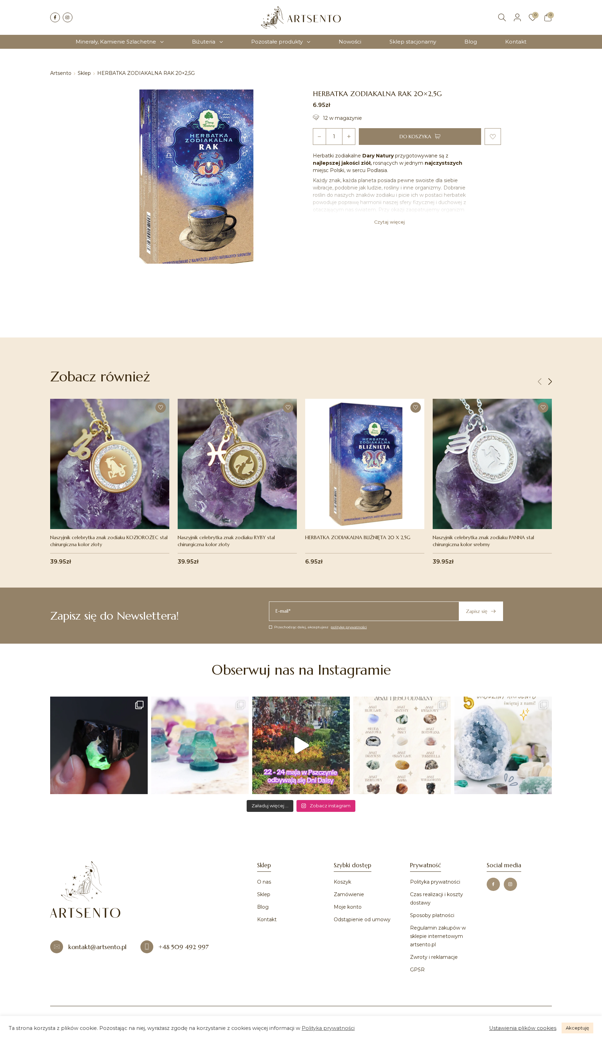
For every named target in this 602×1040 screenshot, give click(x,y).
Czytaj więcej (389, 222)
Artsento (60, 73)
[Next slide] (550, 381)
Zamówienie (349, 894)
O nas (264, 882)
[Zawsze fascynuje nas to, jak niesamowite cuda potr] (99, 745)
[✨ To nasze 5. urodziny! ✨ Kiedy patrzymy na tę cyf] (503, 745)
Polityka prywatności (435, 882)
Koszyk (342, 882)
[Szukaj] (502, 17)
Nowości (350, 41)
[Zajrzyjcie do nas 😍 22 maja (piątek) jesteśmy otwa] (301, 745)
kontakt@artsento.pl (97, 947)
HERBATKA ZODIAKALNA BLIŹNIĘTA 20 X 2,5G (357, 537)
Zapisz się (476, 611)
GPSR (417, 970)
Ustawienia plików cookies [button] (522, 1028)
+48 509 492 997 (184, 947)
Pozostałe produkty (277, 41)
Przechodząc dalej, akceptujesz (320, 627)
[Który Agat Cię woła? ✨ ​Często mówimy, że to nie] (402, 745)
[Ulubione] (533, 17)
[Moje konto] (517, 17)
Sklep (84, 73)
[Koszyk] (548, 17)
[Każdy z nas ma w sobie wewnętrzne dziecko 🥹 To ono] (200, 745)
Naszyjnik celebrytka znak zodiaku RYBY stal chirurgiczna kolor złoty (226, 541)
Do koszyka (415, 136)
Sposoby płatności (432, 915)
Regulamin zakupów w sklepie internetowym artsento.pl (438, 936)
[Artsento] (301, 17)
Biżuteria (203, 41)
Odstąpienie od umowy (362, 919)
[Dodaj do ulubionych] (493, 136)
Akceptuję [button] (577, 1028)
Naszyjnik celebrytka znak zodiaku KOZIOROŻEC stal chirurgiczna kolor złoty (109, 541)
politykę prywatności (349, 627)
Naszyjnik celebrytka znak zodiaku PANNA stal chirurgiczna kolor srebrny (483, 541)
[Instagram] (67, 17)
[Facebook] (55, 17)
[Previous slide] (539, 381)
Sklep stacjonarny (412, 41)
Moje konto (348, 907)
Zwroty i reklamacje (434, 957)
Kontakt (515, 41)
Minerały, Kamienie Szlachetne (116, 41)
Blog (470, 41)
